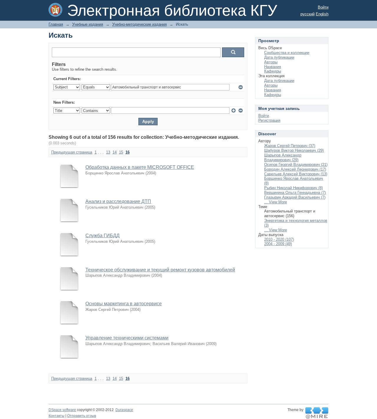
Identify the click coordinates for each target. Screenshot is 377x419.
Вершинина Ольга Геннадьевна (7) (295, 192)
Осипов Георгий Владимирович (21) (296, 164)
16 (127, 152)
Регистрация (269, 120)
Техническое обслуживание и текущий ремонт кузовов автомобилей (160, 269)
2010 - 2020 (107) (279, 239)
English (322, 14)
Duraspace (124, 410)
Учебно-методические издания (139, 24)
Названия (272, 67)
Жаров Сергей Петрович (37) (289, 145)
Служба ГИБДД (102, 235)
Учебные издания (87, 24)
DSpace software (62, 410)
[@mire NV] (316, 413)
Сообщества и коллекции (286, 52)
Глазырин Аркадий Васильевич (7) (294, 197)
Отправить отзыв (81, 416)
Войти (323, 7)
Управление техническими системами (126, 337)
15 (121, 152)
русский (307, 14)
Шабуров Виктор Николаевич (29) (294, 150)
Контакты (57, 416)
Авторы (270, 62)
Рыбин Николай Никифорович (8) (293, 188)
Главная (56, 24)
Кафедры (272, 71)
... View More (275, 202)
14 (115, 152)
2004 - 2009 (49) (278, 244)
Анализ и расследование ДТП (118, 201)
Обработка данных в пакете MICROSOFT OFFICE (139, 167)
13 (108, 152)
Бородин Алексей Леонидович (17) (295, 169)
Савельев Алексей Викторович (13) (295, 174)
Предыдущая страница (71, 152)
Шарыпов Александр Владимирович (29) (282, 157)
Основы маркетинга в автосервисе (123, 303)
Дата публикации (279, 57)
